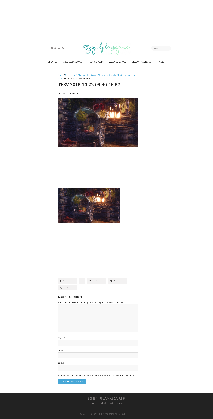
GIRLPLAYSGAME (106, 398)
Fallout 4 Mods (117, 61)
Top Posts (51, 61)
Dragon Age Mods (141, 61)
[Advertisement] (106, 21)
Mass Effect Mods (72, 61)
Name (61, 338)
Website (62, 363)
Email (61, 350)
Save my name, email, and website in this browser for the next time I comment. (98, 375)
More (162, 61)
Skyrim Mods (97, 61)
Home (61, 75)
